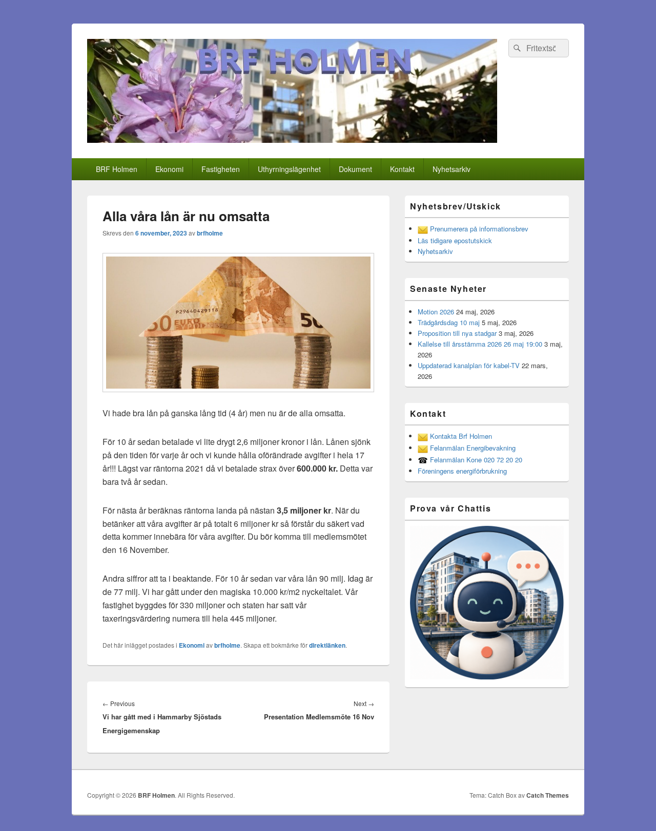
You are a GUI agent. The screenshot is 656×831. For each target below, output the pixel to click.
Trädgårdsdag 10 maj (449, 322)
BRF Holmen (116, 169)
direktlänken (327, 645)
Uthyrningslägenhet (289, 169)
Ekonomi (169, 169)
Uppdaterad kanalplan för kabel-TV (469, 365)
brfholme (210, 233)
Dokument (355, 169)
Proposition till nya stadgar (457, 333)
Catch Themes (547, 795)
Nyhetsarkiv (451, 169)
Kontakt (402, 169)
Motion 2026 (436, 311)
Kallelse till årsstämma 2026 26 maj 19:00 (480, 344)
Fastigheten (220, 169)
